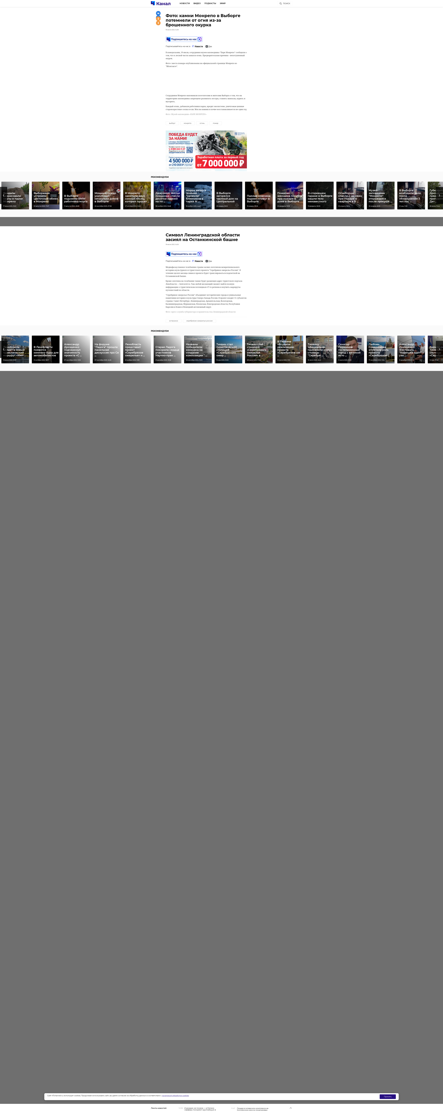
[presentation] (3, 195)
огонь (202, 123)
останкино (173, 321)
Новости (185, 3)
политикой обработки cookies (175, 1095)
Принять (388, 1097)
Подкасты (210, 3)
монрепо (187, 123)
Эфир (223, 3)
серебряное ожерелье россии (199, 321)
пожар (215, 123)
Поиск (286, 3)
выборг (172, 123)
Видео (197, 3)
